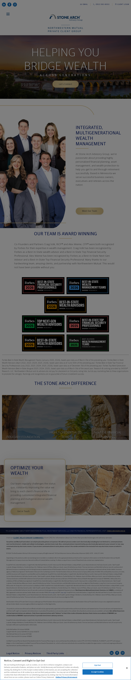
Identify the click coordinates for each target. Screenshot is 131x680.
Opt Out (97, 665)
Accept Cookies (97, 672)
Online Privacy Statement (66, 677)
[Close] (127, 668)
